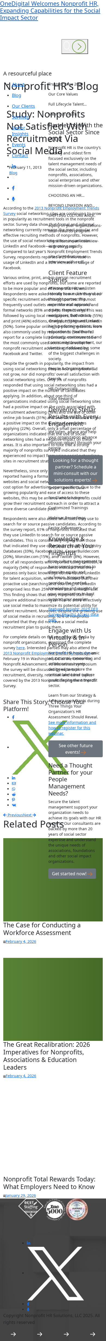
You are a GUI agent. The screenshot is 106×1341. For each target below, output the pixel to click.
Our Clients (23, 106)
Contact (20, 155)
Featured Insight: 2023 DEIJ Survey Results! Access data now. (73, 614)
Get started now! (70, 874)
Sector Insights (20, 131)
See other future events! (76, 749)
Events (19, 145)
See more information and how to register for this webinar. (72, 728)
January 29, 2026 (21, 1195)
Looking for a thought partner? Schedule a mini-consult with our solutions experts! (75, 470)
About (18, 84)
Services (20, 117)
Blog (16, 95)
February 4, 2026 (21, 941)
